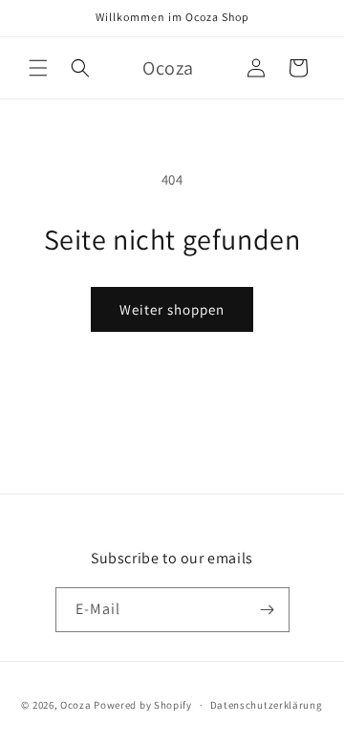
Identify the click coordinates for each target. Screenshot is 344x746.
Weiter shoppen (172, 309)
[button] (38, 68)
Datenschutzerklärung (266, 705)
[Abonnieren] (268, 609)
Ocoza (76, 705)
